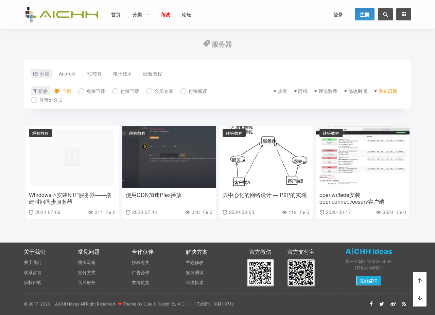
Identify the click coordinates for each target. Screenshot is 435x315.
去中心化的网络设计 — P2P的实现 (265, 195)
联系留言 (32, 272)
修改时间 (357, 90)
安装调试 (195, 272)
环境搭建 (195, 282)
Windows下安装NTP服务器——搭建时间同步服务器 (70, 198)
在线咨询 (369, 280)
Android (67, 73)
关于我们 (32, 262)
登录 (338, 14)
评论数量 (327, 90)
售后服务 (86, 282)
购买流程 (86, 262)
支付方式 (86, 272)
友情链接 (141, 282)
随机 (303, 90)
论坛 (186, 14)
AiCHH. (185, 303)
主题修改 (195, 262)
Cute (148, 303)
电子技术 (122, 73)
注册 (364, 14)
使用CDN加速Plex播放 (153, 195)
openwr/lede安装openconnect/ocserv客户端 (351, 198)
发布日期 (387, 90)
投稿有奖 (141, 262)
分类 (137, 14)
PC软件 (94, 73)
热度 (282, 90)
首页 (116, 14)
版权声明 (32, 282)
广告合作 (141, 272)
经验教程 (152, 73)
